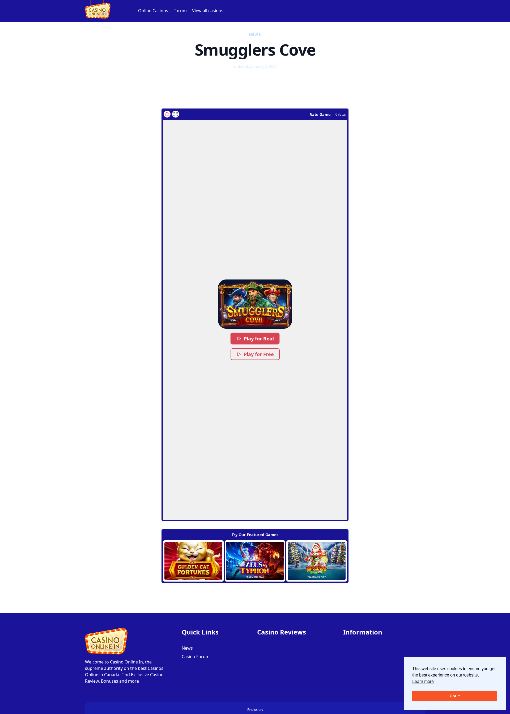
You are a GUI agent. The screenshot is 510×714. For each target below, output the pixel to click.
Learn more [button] (423, 681)
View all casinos (207, 11)
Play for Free (259, 354)
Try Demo (193, 561)
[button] (255, 304)
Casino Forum (196, 656)
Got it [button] (455, 696)
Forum (180, 11)
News (187, 648)
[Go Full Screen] (175, 114)
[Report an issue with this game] (167, 114)
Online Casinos (153, 11)
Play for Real (258, 338)
